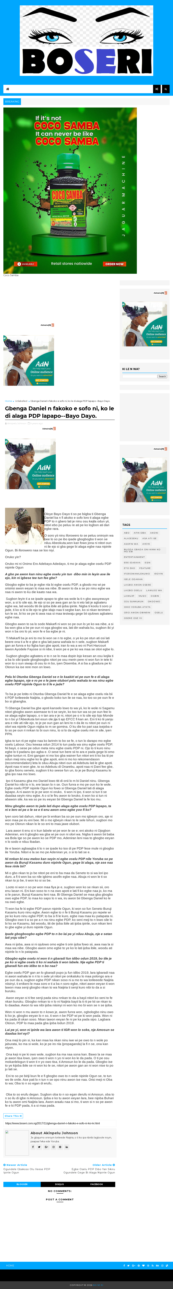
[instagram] (162, 1266)
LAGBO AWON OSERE (137, 585)
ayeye (146, 544)
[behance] (157, 1266)
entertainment (134, 557)
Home (8, 401)
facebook (96, 1184)
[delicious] (167, 1266)
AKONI (154, 533)
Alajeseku (131, 538)
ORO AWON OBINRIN (137, 612)
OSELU (159, 612)
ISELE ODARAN (133, 579)
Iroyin (158, 573)
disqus (59, 1184)
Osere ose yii (133, 618)
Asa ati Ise (149, 538)
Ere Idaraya (132, 562)
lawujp (129, 596)
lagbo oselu (133, 590)
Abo (127, 533)
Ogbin (155, 596)
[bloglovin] (143, 1266)
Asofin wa (131, 544)
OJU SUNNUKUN (134, 601)
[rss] (152, 1266)
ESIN (147, 562)
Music (143, 596)
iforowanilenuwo (137, 573)
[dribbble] (148, 1266)
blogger (22, 1184)
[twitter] (128, 1266)
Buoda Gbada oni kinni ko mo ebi (142, 550)
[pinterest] (139, 1266)
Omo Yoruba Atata (137, 607)
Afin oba (140, 533)
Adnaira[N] (46, 325)
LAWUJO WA (154, 590)
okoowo (154, 601)
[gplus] (133, 1266)
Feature (145, 568)
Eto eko (129, 568)
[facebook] (124, 1266)
